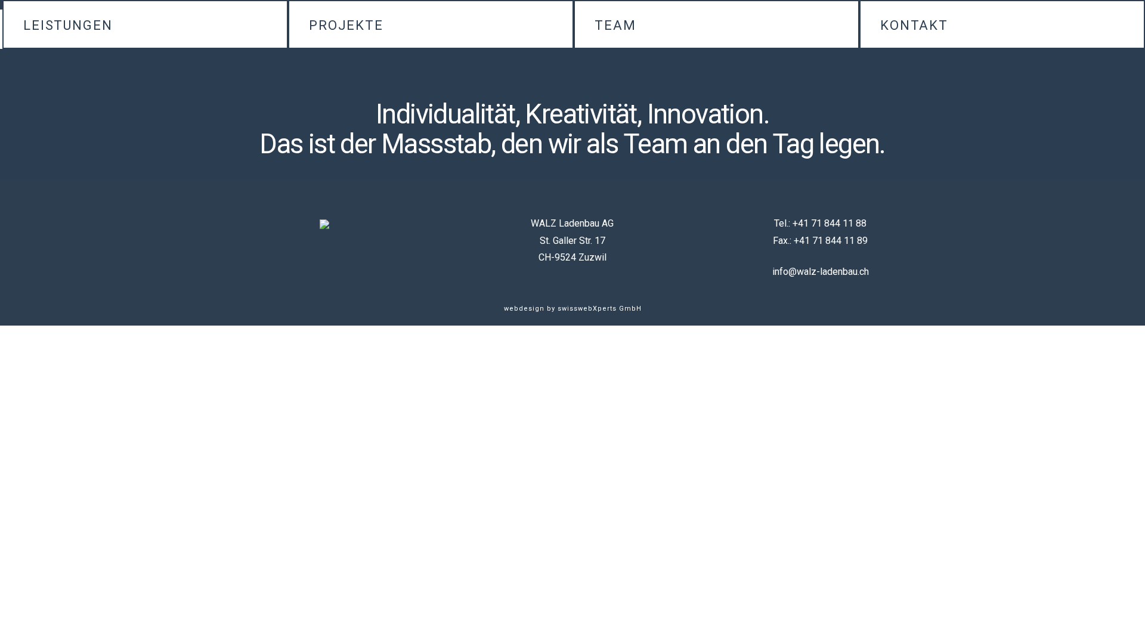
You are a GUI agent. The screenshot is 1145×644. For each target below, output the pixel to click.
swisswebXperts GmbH (600, 308)
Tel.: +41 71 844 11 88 (820, 223)
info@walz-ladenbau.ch (820, 271)
